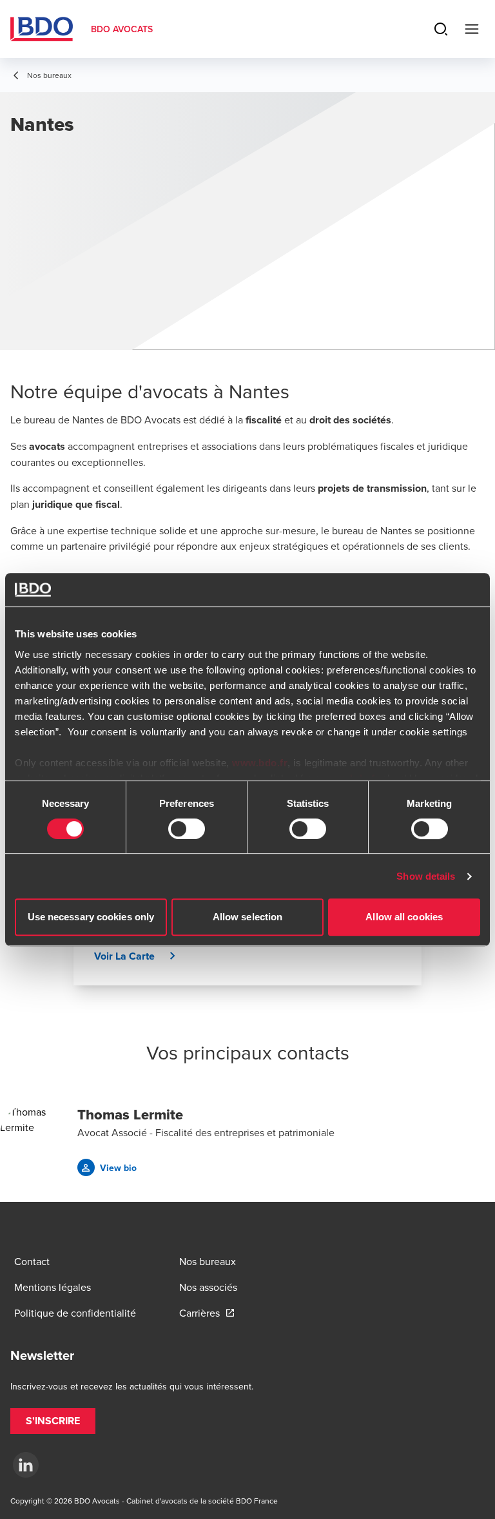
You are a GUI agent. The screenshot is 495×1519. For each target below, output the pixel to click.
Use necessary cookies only (91, 916)
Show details (425, 876)
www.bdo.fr (259, 762)
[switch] (186, 828)
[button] (140, 956)
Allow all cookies (404, 916)
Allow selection (248, 916)
